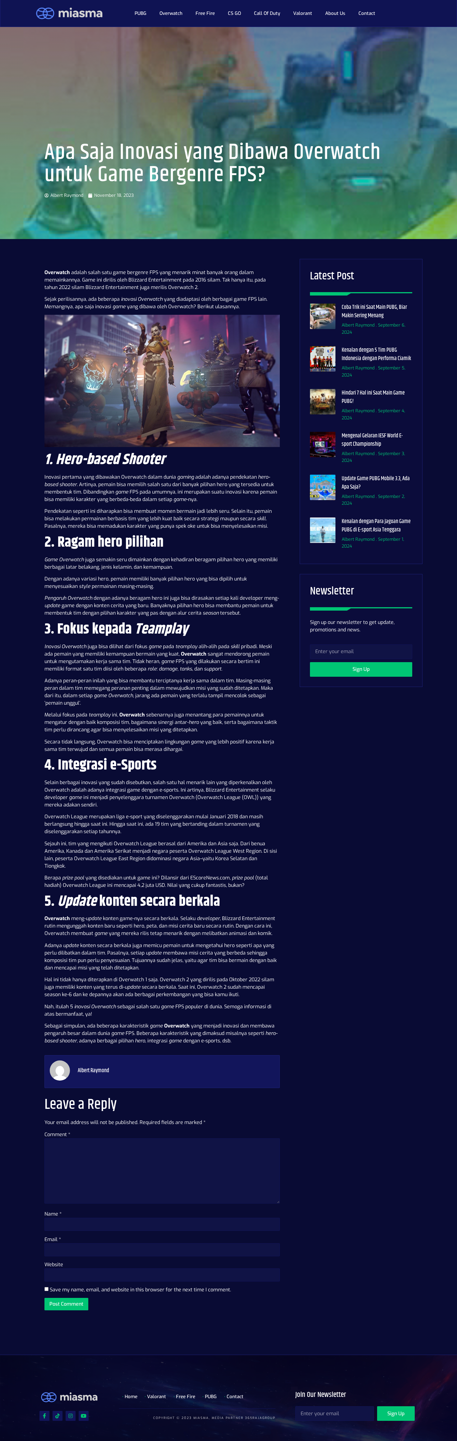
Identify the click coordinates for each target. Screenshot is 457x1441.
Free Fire (205, 13)
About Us (335, 13)
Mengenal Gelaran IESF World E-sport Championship (372, 440)
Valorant (302, 13)
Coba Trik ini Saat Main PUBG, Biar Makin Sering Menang (374, 311)
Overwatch (170, 13)
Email (52, 1239)
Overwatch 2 (174, 979)
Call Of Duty (267, 13)
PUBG (140, 13)
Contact (366, 13)
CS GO (234, 13)
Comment (57, 1134)
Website (53, 1264)
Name (53, 1214)
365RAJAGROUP (260, 1418)
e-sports (168, 790)
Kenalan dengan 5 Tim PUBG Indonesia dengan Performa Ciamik (376, 354)
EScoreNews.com (210, 877)
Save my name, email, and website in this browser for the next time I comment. (140, 1289)
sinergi (165, 722)
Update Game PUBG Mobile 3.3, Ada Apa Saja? (376, 482)
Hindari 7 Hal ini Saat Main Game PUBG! (373, 397)
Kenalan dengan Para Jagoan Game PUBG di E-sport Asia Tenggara (376, 525)
